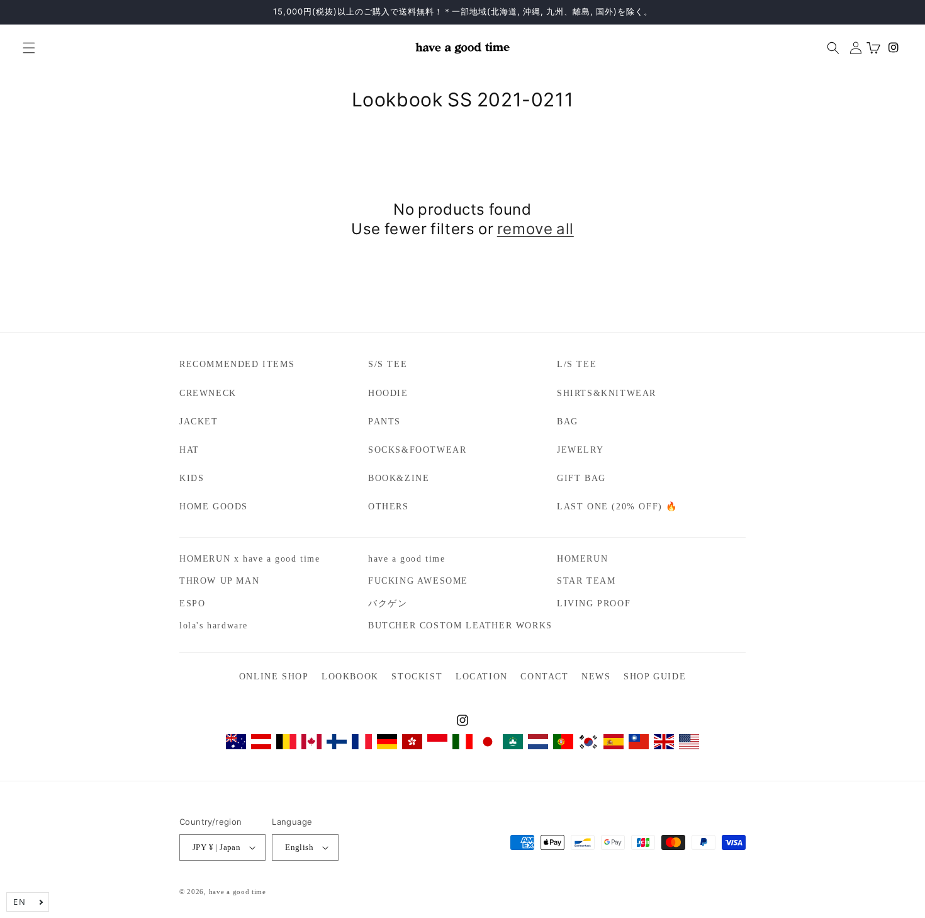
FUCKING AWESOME (418, 581)
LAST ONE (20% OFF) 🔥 (617, 506)
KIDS (191, 478)
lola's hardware (213, 625)
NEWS (595, 676)
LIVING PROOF (594, 603)
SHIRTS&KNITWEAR (606, 393)
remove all (535, 228)
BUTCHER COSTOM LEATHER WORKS (460, 625)
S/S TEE (387, 364)
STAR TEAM (586, 581)
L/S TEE (577, 364)
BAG (567, 421)
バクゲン (387, 603)
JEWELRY (580, 450)
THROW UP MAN (219, 581)
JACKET (198, 421)
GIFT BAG (581, 478)
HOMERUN (582, 559)
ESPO (192, 603)
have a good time (407, 559)
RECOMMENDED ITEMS (236, 364)
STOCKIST (416, 676)
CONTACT (544, 676)
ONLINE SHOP (274, 676)
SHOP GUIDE (655, 676)
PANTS (384, 421)
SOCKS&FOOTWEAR (417, 450)
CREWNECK (208, 393)
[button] (24, 48)
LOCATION (482, 676)
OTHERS (388, 506)
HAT (189, 450)
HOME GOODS (213, 506)
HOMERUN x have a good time (249, 559)
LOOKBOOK (350, 676)
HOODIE (388, 393)
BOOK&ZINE (398, 478)
